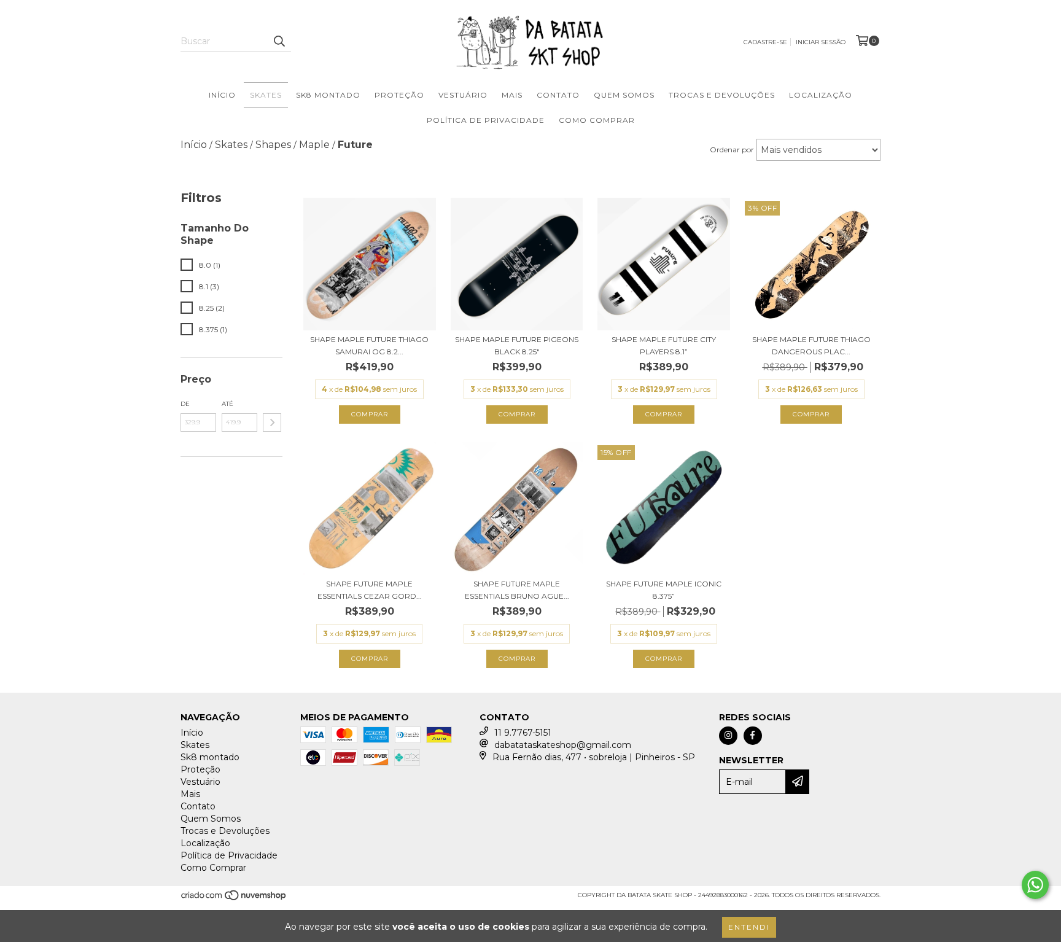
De (185, 404)
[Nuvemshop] (234, 899)
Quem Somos (624, 94)
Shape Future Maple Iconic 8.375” (663, 590)
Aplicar (272, 422)
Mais (512, 94)
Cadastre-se (765, 42)
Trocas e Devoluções (722, 94)
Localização (820, 94)
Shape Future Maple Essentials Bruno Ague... (517, 590)
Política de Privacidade (486, 120)
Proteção (399, 94)
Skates (266, 94)
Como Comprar (597, 120)
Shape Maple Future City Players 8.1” (664, 345)
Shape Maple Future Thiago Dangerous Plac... (811, 345)
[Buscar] (278, 41)
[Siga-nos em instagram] (728, 735)
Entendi (749, 927)
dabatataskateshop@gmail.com (562, 744)
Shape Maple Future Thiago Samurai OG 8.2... (369, 345)
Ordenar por (732, 149)
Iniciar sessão (820, 42)
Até (227, 404)
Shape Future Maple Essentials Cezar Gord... (369, 590)
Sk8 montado (328, 94)
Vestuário (463, 94)
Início (222, 94)
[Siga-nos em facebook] (753, 735)
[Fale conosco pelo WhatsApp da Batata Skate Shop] (1035, 885)
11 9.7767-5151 (522, 732)
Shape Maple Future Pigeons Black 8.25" (516, 345)
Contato (558, 94)
